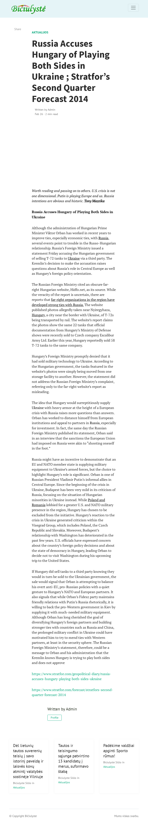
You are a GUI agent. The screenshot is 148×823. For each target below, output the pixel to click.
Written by (45, 109)
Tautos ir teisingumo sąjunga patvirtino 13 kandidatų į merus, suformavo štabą (73, 758)
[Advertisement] (74, 152)
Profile (54, 717)
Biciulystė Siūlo (22, 783)
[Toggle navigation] (133, 8)
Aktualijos (40, 32)
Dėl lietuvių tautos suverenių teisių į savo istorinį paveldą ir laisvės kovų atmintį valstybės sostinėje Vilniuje (28, 761)
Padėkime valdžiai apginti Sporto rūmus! (118, 750)
